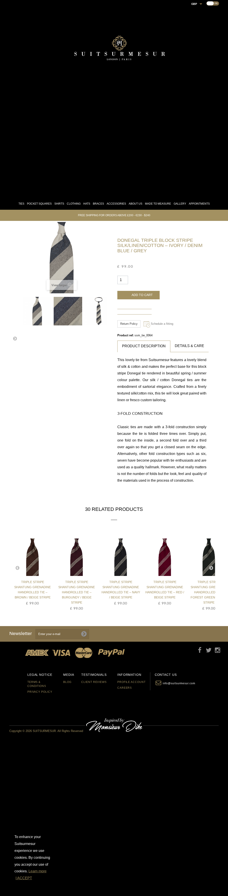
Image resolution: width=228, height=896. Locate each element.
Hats (86, 203)
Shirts (59, 203)
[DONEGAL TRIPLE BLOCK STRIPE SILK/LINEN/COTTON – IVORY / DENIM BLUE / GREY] (37, 311)
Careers (124, 687)
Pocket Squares (39, 203)
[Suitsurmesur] (119, 49)
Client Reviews (94, 682)
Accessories (116, 203)
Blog (67, 682)
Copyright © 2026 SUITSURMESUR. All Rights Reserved (46, 731)
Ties (21, 203)
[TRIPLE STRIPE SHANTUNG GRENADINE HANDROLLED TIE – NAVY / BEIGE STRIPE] (78, 557)
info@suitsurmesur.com (179, 683)
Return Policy (129, 323)
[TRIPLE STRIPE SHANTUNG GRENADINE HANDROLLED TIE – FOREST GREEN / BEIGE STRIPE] (166, 557)
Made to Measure (158, 203)
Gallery (180, 203)
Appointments (199, 203)
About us (135, 203)
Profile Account (131, 682)
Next (15, 338)
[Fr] (210, 3)
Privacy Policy (39, 691)
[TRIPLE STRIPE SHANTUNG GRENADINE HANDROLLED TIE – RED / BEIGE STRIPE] (122, 557)
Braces (98, 203)
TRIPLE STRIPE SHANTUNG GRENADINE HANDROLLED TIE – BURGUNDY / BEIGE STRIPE (33, 592)
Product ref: (125, 335)
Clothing (74, 203)
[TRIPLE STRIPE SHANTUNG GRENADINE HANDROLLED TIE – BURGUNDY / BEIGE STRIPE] (33, 557)
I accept (24, 878)
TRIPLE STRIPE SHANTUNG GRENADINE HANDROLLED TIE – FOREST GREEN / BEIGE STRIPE (166, 592)
